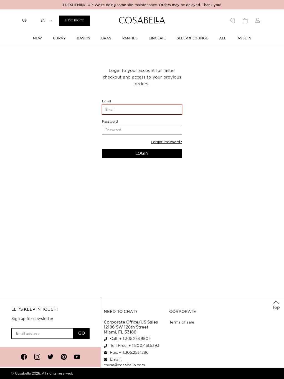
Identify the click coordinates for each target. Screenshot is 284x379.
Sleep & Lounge (192, 38)
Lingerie (157, 38)
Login (142, 153)
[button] (276, 305)
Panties (130, 38)
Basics (83, 38)
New (37, 38)
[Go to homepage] (142, 21)
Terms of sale (181, 322)
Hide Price (74, 20)
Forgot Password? (166, 142)
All (222, 38)
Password (117, 121)
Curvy (59, 38)
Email (115, 101)
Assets (244, 38)
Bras (106, 38)
